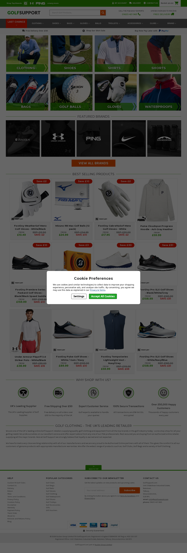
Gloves (84, 23)
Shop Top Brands (14, 3)
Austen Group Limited (103, 545)
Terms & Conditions (128, 496)
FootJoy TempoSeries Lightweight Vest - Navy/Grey (114, 360)
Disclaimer (11, 505)
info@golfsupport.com (158, 499)
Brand (171, 23)
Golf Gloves (51, 491)
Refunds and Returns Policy (18, 519)
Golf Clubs (50, 483)
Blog (9, 521)
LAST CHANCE (16, 21)
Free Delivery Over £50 (37, 31)
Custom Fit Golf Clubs (16, 483)
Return (10, 491)
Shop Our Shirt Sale (95, 30)
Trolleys (113, 23)
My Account (121, 3)
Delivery (137, 3)
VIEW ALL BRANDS (93, 163)
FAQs (9, 494)
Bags (70, 23)
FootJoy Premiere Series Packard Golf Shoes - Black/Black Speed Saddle (30, 293)
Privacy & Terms (97, 290)
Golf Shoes (50, 499)
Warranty (11, 507)
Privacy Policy (13, 499)
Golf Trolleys (51, 502)
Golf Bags (50, 485)
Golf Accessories (53, 505)
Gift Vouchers (51, 510)
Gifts (48, 507)
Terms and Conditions (16, 496)
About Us (11, 516)
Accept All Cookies (103, 296)
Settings (78, 296)
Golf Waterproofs (53, 496)
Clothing (37, 23)
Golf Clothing (51, 494)
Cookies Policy (13, 502)
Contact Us (152, 3)
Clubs (153, 23)
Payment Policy (13, 510)
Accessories (135, 23)
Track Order (12, 513)
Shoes (55, 23)
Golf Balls (50, 488)
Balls (98, 23)
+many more (52, 3)
